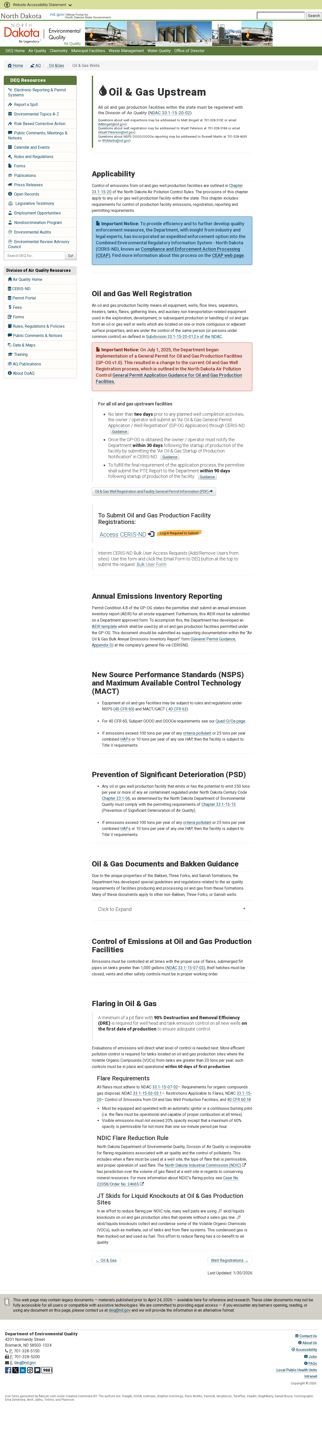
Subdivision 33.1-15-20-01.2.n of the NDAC (184, 336)
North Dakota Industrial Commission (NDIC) (203, 1165)
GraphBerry (265, 1396)
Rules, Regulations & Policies (38, 326)
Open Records (25, 194)
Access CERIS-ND (123, 534)
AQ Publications (26, 364)
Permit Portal (23, 298)
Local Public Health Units (296, 1370)
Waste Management (126, 50)
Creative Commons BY (81, 1396)
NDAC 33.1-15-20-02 (169, 112)
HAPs (125, 739)
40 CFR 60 (124, 709)
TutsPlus (239, 1396)
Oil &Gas (56, 65)
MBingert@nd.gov (112, 124)
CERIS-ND (20, 288)
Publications (24, 175)
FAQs (312, 1363)
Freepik (127, 1396)
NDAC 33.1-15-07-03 (185, 967)
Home (17, 65)
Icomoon (149, 1396)
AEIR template (104, 626)
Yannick (209, 1396)
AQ (37, 65)
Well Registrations (230, 1260)
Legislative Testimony (33, 203)
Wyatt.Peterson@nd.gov (116, 132)
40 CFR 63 (177, 709)
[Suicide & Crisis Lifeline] (47, 1369)
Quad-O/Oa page (230, 721)
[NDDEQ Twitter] (15, 1369)
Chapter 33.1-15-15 (219, 804)
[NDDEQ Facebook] (8, 1369)
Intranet (310, 1376)
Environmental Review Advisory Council (38, 244)
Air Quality (37, 50)
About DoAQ (23, 373)
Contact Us (308, 1336)
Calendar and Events (31, 147)
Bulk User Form (151, 564)
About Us (309, 1343)
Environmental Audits (31, 232)
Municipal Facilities (88, 50)
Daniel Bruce (284, 1396)
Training (20, 354)
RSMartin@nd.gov (116, 140)
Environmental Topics (35, 114)
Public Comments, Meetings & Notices (37, 135)
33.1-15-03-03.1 (147, 1093)
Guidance (119, 432)
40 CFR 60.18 (239, 1099)
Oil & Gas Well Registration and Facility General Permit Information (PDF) (152, 491)
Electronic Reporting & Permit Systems (37, 92)
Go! (70, 256)
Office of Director (189, 50)
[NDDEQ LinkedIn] (23, 1369)
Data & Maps (23, 345)
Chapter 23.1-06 (116, 798)
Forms (18, 166)
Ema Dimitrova (15, 1399)
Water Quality (159, 50)
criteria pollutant (197, 733)
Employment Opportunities (36, 213)
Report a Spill (25, 104)
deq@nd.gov (120, 1310)
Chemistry (59, 50)
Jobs (312, 1357)
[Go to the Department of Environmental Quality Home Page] (42, 33)
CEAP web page (228, 255)
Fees (17, 307)
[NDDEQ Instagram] (30, 1369)
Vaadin (252, 1396)
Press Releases (27, 184)
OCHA (137, 1396)
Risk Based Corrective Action (38, 123)
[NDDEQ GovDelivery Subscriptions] (37, 1369)
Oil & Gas (106, 1260)
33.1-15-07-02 (165, 1087)
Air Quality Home (27, 279)
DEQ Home (15, 50)
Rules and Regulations (32, 156)
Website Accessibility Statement (39, 5)
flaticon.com (47, 1396)
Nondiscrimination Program (37, 222)
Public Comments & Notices (37, 335)
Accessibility (306, 1350)
